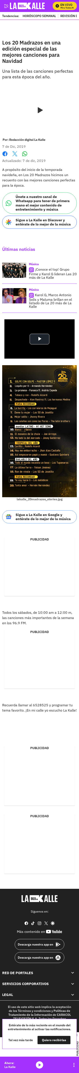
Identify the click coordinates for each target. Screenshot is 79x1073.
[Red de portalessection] (73, 973)
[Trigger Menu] (6, 5)
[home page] (39, 898)
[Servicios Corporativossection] (73, 984)
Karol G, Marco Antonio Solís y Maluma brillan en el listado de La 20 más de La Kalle (50, 301)
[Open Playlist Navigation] (74, 1065)
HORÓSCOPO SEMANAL (39, 16)
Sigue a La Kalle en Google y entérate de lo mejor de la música (43, 516)
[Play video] (39, 110)
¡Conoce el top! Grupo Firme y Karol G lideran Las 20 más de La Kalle (53, 273)
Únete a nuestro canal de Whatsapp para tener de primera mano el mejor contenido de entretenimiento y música (43, 203)
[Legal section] (73, 995)
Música (34, 264)
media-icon (39, 1065)
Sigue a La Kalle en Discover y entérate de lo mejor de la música (43, 222)
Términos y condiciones (34, 1011)
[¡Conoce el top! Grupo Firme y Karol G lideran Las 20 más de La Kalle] (14, 270)
